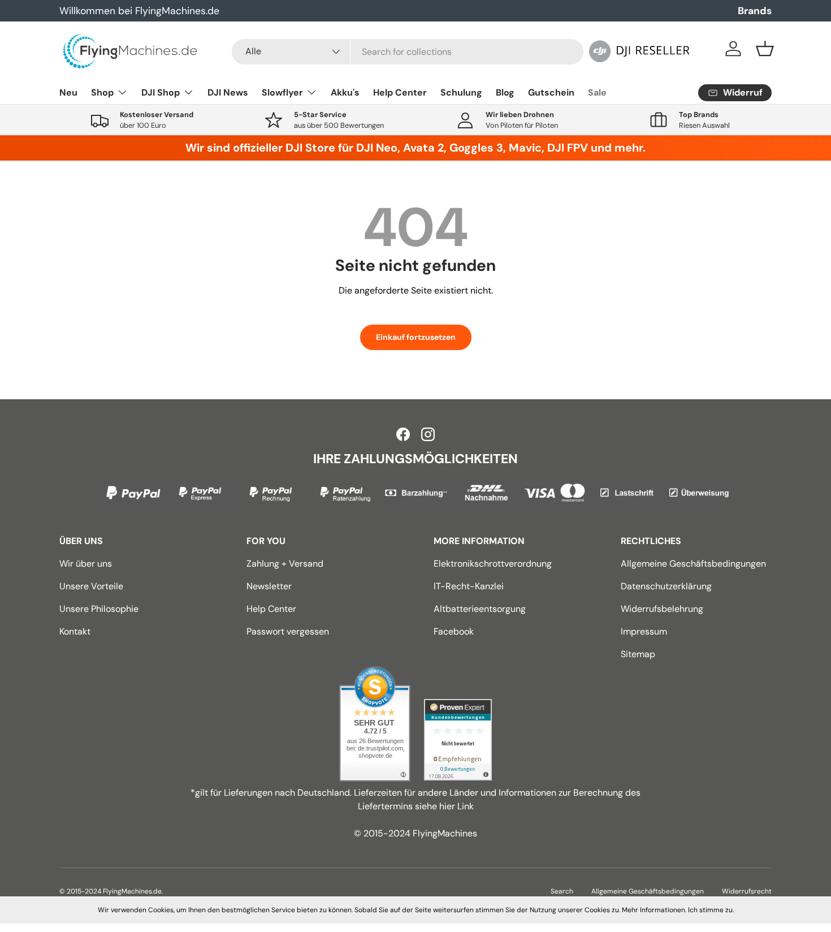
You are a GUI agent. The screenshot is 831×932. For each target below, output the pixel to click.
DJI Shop (160, 92)
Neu (68, 92)
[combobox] (407, 51)
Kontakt (74, 631)
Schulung (461, 92)
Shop (102, 92)
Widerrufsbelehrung (662, 609)
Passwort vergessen (287, 631)
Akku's (345, 92)
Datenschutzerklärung (666, 586)
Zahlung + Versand (284, 563)
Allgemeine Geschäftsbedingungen (693, 563)
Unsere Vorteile (91, 586)
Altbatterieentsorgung (480, 609)
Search (562, 891)
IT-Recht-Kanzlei (469, 586)
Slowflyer (282, 92)
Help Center (400, 92)
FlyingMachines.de (132, 891)
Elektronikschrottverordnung (493, 563)
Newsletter (269, 586)
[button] (764, 48)
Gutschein (551, 92)
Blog (505, 92)
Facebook (454, 631)
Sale (597, 92)
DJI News (227, 92)
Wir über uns (85, 563)
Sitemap (638, 654)
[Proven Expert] (458, 739)
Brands (755, 11)
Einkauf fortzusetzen (416, 337)
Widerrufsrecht (747, 891)
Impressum (644, 631)
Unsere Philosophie (98, 609)
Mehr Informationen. (654, 909)
